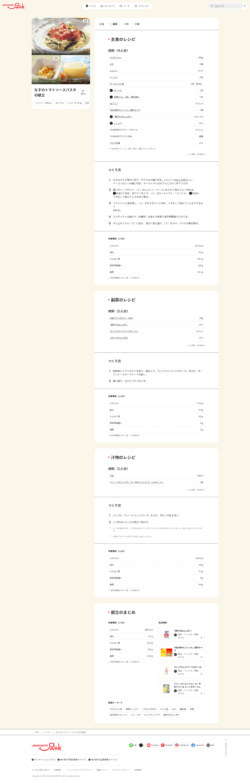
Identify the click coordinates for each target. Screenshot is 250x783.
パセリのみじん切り (119, 337)
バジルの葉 (115, 142)
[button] (225, 6)
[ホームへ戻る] (13, 6)
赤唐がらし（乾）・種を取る (126, 96)
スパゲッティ (116, 57)
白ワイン (114, 103)
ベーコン (114, 77)
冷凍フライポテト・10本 (121, 318)
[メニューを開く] (244, 6)
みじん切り (182, 179)
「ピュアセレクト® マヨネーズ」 (124, 331)
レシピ (47, 732)
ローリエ (118, 90)
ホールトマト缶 (117, 83)
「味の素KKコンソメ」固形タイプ (125, 110)
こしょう (118, 123)
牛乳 (112, 475)
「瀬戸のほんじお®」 (123, 116)
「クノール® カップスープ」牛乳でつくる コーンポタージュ (136, 482)
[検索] (212, 6)
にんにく (114, 70)
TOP (37, 732)
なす (112, 64)
